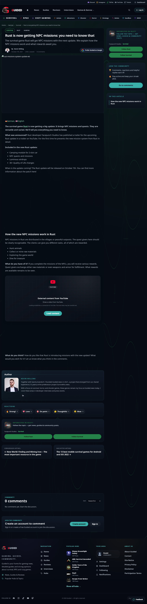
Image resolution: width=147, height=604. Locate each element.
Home (28, 10)
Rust (18, 30)
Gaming (10, 25)
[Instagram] (18, 598)
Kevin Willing (19, 49)
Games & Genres (84, 10)
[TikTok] (23, 598)
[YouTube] (27, 598)
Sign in (95, 524)
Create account (79, 524)
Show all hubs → (73, 586)
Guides (46, 10)
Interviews (69, 10)
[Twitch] (32, 598)
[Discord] (13, 598)
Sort (84, 501)
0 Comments (41, 52)
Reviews (56, 10)
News (36, 10)
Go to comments (126, 85)
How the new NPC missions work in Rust (126, 102)
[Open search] (129, 10)
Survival (18, 25)
